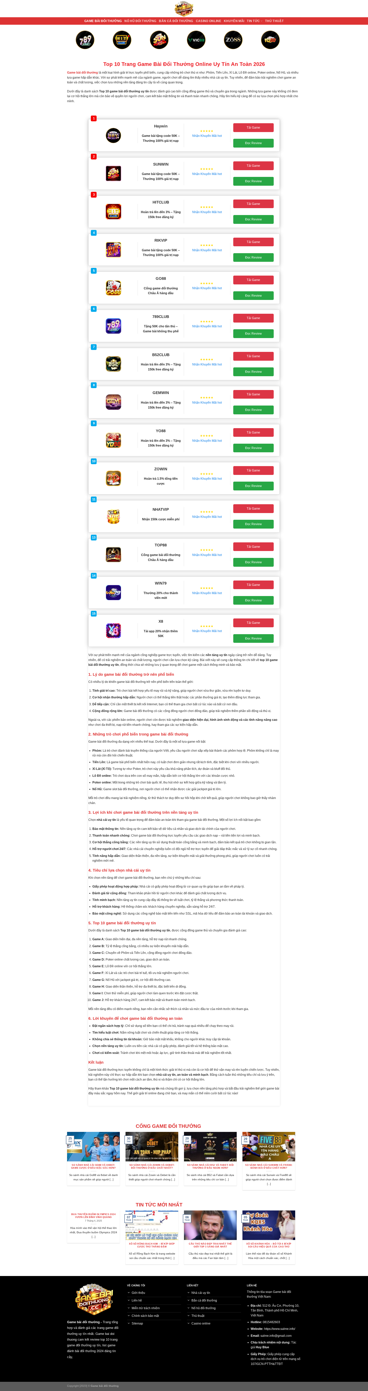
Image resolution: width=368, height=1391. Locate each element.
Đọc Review (253, 143)
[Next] (286, 44)
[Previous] (82, 44)
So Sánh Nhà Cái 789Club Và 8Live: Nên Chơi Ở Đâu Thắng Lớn (210, 1166)
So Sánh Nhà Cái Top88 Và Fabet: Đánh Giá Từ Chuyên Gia (269, 1166)
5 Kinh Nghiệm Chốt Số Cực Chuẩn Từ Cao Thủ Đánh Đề (210, 1245)
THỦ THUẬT (274, 21)
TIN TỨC (253, 21)
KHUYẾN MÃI (234, 21)
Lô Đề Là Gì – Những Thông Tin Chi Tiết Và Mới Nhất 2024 (94, 1245)
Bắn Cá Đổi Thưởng (176, 21)
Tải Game (253, 127)
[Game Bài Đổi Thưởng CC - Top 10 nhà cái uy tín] (184, 8)
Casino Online (208, 21)
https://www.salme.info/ (279, 1328)
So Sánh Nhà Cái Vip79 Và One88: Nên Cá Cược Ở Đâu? (152, 1166)
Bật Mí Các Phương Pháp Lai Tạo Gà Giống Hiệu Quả (269, 1245)
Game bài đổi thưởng (83, 1322)
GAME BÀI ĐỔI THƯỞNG (103, 21)
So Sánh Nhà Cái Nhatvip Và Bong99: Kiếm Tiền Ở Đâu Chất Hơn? (93, 1166)
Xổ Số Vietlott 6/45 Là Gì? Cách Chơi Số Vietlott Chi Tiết (152, 1245)
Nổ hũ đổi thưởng (140, 21)
